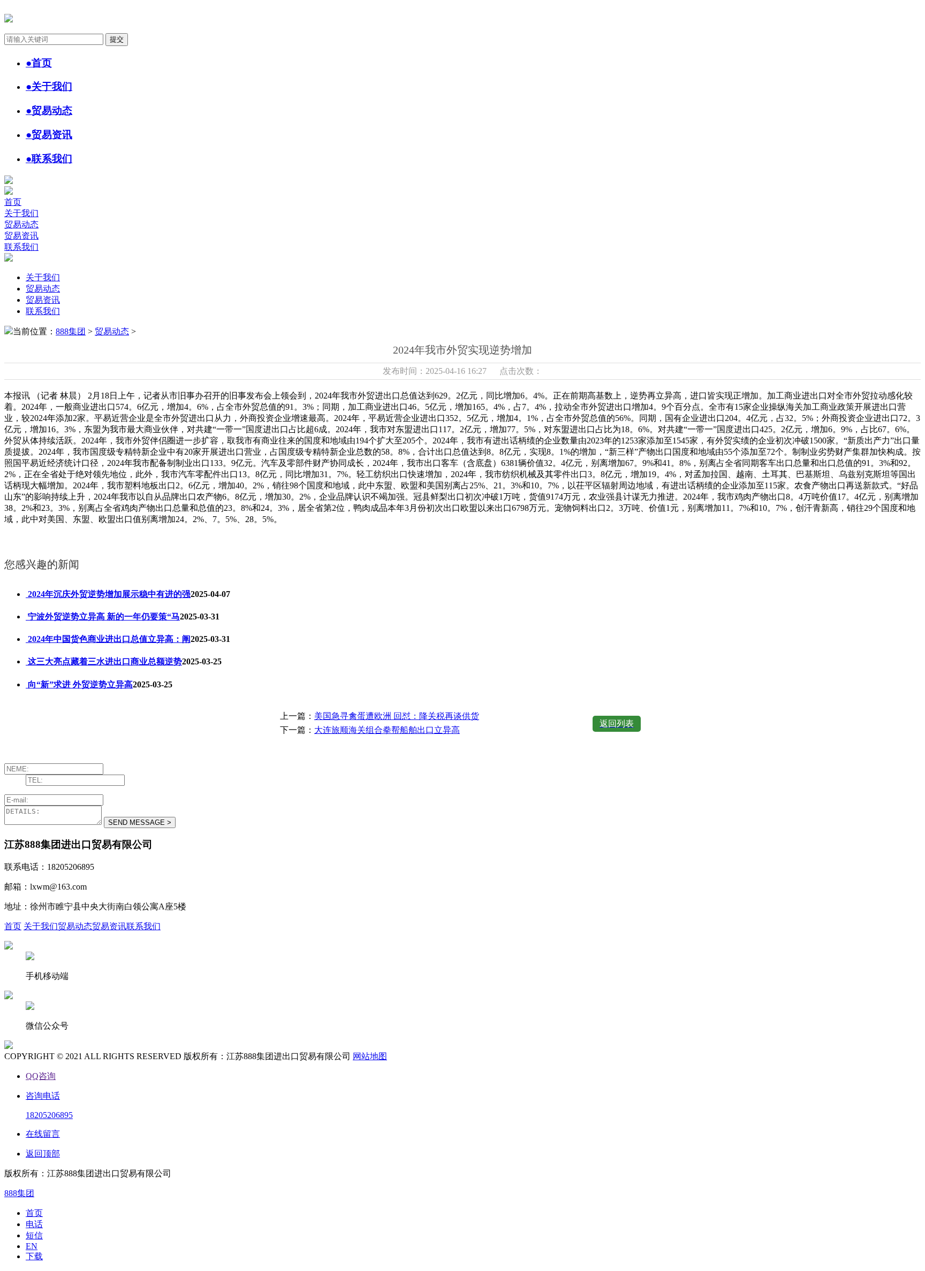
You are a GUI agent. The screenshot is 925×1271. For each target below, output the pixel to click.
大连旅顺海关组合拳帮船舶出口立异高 (387, 729)
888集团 (71, 331)
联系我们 (21, 246)
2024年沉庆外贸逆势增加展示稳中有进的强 (108, 594)
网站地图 (370, 1056)
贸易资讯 (21, 235)
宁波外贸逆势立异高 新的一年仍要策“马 (103, 616)
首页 (12, 201)
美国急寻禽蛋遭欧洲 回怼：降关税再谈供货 (396, 716)
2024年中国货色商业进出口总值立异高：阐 (108, 639)
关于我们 (21, 213)
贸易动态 (21, 224)
